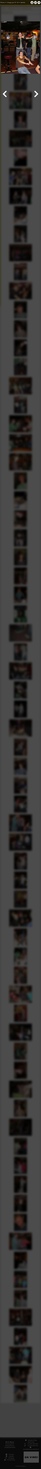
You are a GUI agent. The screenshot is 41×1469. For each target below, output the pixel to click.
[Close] (39, 2)
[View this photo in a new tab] (35, 2)
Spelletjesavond (25, 2)
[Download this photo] (32, 2)
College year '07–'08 (13, 2)
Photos (2, 2)
